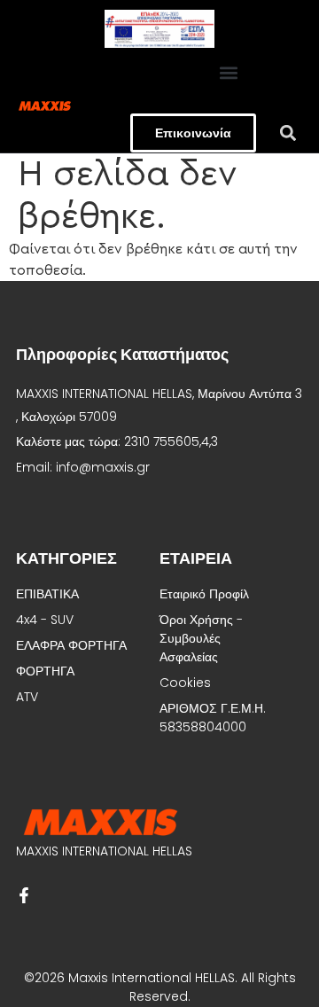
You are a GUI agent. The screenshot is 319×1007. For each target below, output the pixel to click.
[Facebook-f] (24, 895)
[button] (228, 72)
